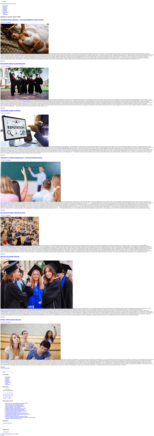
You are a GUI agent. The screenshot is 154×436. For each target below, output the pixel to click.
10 (10, 393)
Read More (2, 61)
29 (7, 397)
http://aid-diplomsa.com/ (5, 202)
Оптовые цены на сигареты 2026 (12, 415)
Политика (5, 11)
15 (7, 394)
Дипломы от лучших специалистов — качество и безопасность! (21, 157)
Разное (4, 13)
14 (6, 394)
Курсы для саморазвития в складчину (13, 411)
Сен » (10, 398)
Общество (5, 9)
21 (6, 395)
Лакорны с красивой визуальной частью (13, 418)
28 (6, 397)
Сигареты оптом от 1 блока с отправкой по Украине (16, 410)
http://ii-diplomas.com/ (26, 100)
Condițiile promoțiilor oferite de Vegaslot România (14, 409)
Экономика (5, 14)
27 (5, 397)
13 (5, 394)
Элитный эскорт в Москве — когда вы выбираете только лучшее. (22, 19)
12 (3, 394)
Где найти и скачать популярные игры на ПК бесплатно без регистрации (20, 417)
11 (12, 393)
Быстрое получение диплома (9, 256)
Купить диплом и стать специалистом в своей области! (16, 403)
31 (10, 397)
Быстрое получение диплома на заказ (12, 212)
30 (9, 397)
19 (3, 395)
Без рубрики (5, 5)
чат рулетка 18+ (6, 431)
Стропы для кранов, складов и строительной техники (16, 416)
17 (10, 394)
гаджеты (2, 434)
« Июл (4, 398)
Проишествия (6, 12)
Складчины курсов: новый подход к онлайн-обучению (16, 412)
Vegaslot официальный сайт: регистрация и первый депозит (17, 414)
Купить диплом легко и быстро (10, 319)
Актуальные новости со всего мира (11, 433)
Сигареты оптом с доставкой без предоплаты (14, 404)
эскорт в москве (18, 54)
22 (7, 395)
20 (5, 395)
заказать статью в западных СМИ (64, 147)
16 (9, 394)
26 (3, 397)
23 (9, 395)
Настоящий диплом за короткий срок (12, 63)
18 (12, 394)
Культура (5, 8)
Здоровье (5, 6)
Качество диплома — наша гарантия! (13, 407)
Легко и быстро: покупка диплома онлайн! (14, 405)
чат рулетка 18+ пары (7, 423)
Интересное (5, 7)
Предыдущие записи (5, 367)
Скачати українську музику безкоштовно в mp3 (15, 406)
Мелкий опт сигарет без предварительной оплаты (15, 408)
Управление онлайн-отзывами (10, 110)
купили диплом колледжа (5, 360)
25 (12, 395)
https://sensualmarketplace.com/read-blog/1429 (9, 310)
